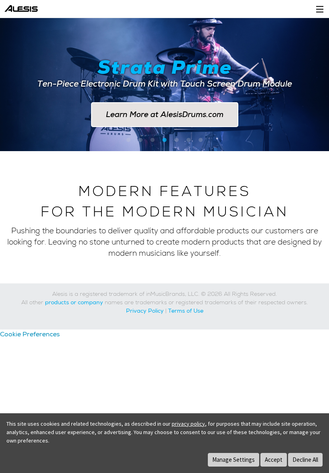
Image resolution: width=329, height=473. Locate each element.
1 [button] (128, 140)
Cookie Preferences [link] (30, 334)
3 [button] (152, 140)
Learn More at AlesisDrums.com (164, 114)
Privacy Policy (145, 310)
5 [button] (177, 140)
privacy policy (188, 423)
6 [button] (189, 140)
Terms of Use (185, 310)
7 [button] (201, 140)
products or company (74, 302)
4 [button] (164, 140)
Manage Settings (233, 459)
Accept (273, 459)
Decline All (305, 459)
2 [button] (140, 140)
